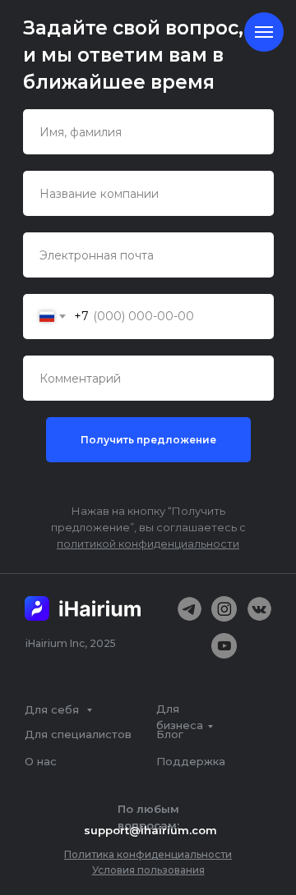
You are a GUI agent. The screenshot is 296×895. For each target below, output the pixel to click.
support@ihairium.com (150, 830)
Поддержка (190, 761)
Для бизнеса (179, 717)
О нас (41, 761)
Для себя (53, 709)
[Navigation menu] (264, 32)
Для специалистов (78, 734)
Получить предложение (148, 440)
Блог (169, 734)
